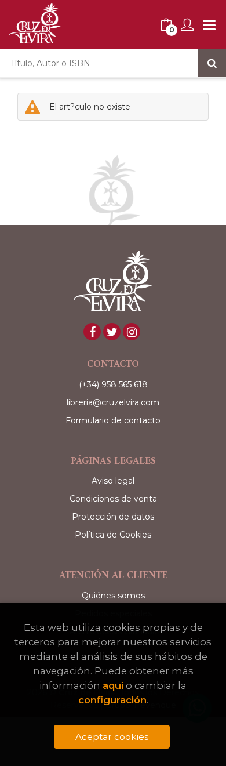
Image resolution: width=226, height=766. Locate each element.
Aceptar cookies (111, 736)
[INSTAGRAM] (131, 331)
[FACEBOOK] (92, 331)
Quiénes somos (113, 595)
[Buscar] (212, 63)
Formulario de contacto (113, 420)
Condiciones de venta (113, 498)
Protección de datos (113, 516)
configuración (112, 700)
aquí (113, 685)
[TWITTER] (112, 331)
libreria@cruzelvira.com (113, 402)
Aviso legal (113, 480)
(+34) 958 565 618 (113, 384)
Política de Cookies (113, 534)
